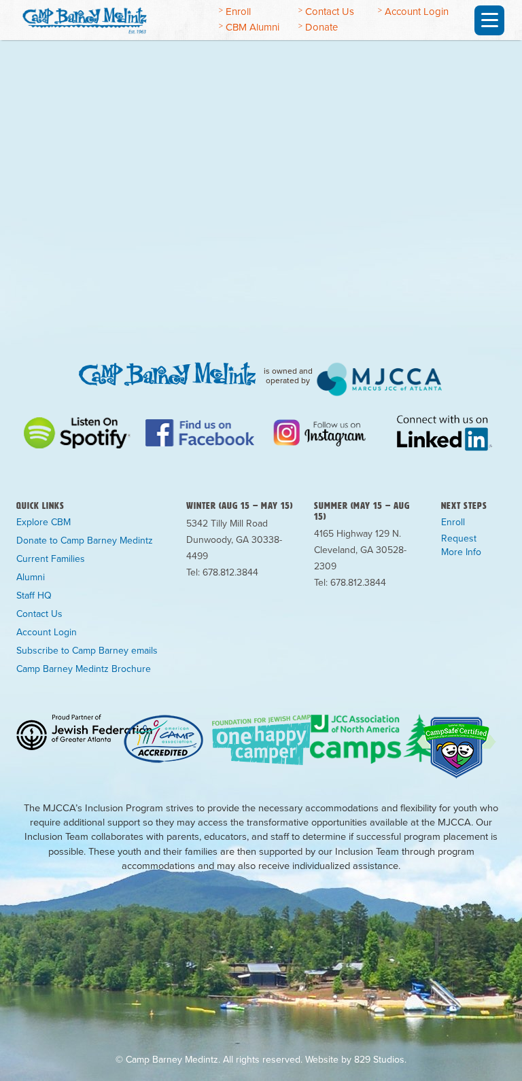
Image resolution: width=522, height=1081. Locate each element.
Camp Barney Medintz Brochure (83, 669)
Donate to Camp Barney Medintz (84, 541)
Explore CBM (43, 522)
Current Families (50, 559)
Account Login (417, 11)
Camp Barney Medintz (107, 18)
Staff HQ (34, 596)
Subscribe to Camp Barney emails (87, 651)
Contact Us (329, 11)
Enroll (238, 11)
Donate (321, 27)
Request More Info (461, 545)
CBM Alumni (252, 27)
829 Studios (379, 1059)
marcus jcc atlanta (379, 379)
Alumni (30, 577)
